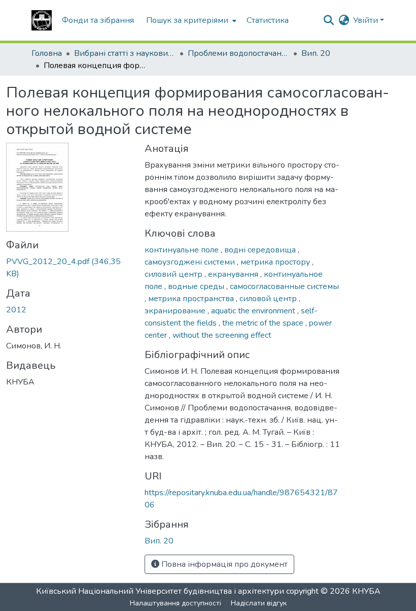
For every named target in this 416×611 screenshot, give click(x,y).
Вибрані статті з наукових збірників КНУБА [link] (125, 53)
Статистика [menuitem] (268, 20)
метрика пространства (192, 298)
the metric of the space (263, 323)
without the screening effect (221, 335)
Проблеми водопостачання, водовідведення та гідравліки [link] (238, 53)
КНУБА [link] (366, 591)
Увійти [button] (366, 20)
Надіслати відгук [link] (259, 603)
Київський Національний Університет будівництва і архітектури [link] (160, 591)
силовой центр (269, 298)
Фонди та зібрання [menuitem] (98, 20)
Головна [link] (46, 53)
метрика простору (276, 262)
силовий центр (174, 274)
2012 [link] (16, 309)
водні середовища (261, 249)
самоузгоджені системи (191, 262)
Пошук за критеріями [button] (187, 20)
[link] (69, 267)
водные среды (197, 286)
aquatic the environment (254, 310)
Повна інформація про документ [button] (223, 564)
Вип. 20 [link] (315, 53)
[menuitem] (190, 20)
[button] (41, 20)
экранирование (176, 310)
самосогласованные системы (284, 286)
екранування (234, 274)
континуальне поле (183, 249)
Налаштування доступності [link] (175, 603)
